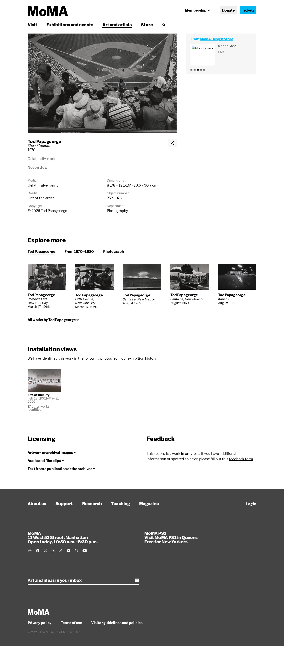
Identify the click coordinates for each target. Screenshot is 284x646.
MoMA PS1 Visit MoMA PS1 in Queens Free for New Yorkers (171, 537)
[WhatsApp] (76, 550)
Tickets (248, 10)
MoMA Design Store (216, 39)
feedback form (241, 459)
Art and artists (117, 24)
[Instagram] (30, 550)
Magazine (149, 503)
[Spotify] (68, 550)
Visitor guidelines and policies (116, 622)
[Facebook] (37, 550)
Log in (251, 504)
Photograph (113, 251)
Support (64, 503)
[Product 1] (191, 70)
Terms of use (71, 622)
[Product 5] (204, 70)
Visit (32, 24)
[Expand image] (102, 83)
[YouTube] (85, 550)
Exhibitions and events (69, 24)
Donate (228, 10)
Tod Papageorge (44, 141)
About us (37, 503)
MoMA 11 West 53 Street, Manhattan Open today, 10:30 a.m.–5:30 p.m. (63, 537)
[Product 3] (198, 70)
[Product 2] (195, 70)
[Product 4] (201, 70)
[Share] (172, 143)
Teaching (120, 503)
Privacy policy (40, 622)
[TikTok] (61, 550)
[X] (45, 550)
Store (147, 24)
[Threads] (53, 550)
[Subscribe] (137, 580)
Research (92, 503)
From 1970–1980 (79, 251)
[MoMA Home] (48, 11)
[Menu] (164, 25)
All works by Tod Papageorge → (53, 319)
